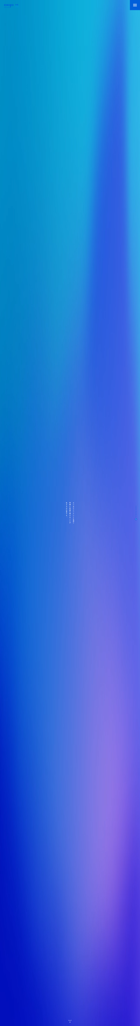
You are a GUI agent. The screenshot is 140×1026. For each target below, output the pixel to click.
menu (135, 5)
